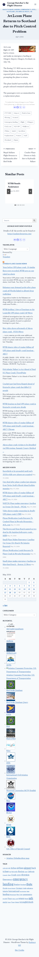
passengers (27, 895)
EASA (8, 715)
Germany (19, 888)
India (24, 888)
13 (19, 589)
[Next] (30, 191)
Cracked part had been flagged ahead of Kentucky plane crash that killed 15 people (18, 387)
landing (6, 895)
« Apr (5, 606)
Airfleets (9, 641)
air (9, 868)
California (31, 872)
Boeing (17, 9)
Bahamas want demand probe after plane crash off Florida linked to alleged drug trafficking (19, 291)
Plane (10, 899)
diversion (25, 875)
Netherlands (13, 894)
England (23, 884)
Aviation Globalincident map (17, 858)
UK (31, 11)
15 (29, 589)
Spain (16, 140)
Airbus (13, 868)
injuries (5, 891)
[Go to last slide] (8, 191)
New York (19, 894)
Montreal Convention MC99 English (21, 791)
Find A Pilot (11, 739)
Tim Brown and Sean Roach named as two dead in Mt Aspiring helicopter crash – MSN (19, 532)
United (17, 902)
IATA (8, 763)
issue (28, 891)
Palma (6, 131)
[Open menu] (34, 4)
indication (30, 888)
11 (10, 589)
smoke (5, 902)
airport (16, 113)
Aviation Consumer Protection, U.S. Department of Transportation (20, 676)
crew (19, 875)
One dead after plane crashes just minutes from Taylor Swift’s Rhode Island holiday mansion (19, 485)
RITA (8, 837)
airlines (20, 868)
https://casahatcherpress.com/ (19, 234)
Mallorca (25, 126)
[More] (24, 107)
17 (5, 592)
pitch (14, 131)
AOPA (8, 665)
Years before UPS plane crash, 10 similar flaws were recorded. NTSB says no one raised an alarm (19, 271)
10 (5, 589)
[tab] (15, 205)
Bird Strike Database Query (17, 702)
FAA (8, 727)
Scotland (11, 11)
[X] (20, 107)
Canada (5, 875)
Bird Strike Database (14, 691)
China (9, 875)
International (13, 891)
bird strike (15, 871)
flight (22, 122)
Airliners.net (11, 653)
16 (34, 589)
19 (15, 592)
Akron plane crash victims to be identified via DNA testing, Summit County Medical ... (19, 448)
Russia (26, 898)
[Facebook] (17, 107)
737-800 (7, 113)
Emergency (26, 9)
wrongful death (26, 902)
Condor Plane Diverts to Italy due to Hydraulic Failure (29, 155)
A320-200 (5, 868)
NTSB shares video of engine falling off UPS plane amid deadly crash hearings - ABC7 (18, 350)
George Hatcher (11, 888)
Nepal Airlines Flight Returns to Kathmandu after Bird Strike (10, 155)
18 (10, 592)
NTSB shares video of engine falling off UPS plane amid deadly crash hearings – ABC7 (19, 496)
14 (24, 589)
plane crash (15, 898)
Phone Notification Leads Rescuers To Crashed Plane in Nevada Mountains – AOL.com (18, 521)
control (15, 117)
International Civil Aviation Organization (17, 776)
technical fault (22, 11)
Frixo (8, 751)
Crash (13, 875)
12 (15, 589)
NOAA (9, 813)
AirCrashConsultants (14, 629)
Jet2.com (7, 126)
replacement (8, 135)
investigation (23, 891)
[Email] (14, 107)
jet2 (33, 9)
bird (10, 871)
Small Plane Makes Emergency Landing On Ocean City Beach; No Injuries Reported (18, 543)
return (18, 135)
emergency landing (11, 122)
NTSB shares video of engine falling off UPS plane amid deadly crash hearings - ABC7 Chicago (18, 426)
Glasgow (30, 122)
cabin (26, 871)
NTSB (8, 825)
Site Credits (19, 950)
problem (21, 131)
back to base (8, 9)
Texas (13, 902)
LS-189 (17, 126)
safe (25, 135)
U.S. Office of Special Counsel (18, 849)
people (5, 899)
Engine (17, 885)
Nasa (8, 801)
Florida (5, 888)
